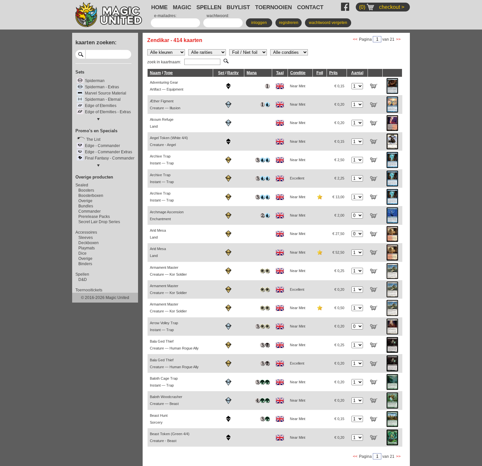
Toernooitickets (88, 290)
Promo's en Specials (96, 130)
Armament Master (168, 270)
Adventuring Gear (166, 85)
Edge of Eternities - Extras (108, 112)
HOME (159, 7)
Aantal (357, 73)
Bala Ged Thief (174, 344)
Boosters (86, 190)
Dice (82, 253)
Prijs (333, 73)
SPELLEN (208, 7)
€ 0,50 (339, 308)
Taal (280, 73)
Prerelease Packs (94, 216)
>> (398, 39)
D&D (82, 279)
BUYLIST (238, 7)
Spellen (82, 274)
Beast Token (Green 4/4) (170, 437)
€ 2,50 (339, 160)
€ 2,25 (339, 178)
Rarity (233, 73)
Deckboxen (88, 243)
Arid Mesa (158, 233)
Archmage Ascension (167, 215)
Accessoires (86, 232)
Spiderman (95, 80)
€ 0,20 (339, 104)
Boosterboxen (90, 195)
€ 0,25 (339, 271)
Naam (155, 73)
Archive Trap (162, 159)
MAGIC (182, 7)
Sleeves (85, 237)
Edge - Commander (102, 145)
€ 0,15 (339, 86)
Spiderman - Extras (102, 87)
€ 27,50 (338, 234)
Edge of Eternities (100, 105)
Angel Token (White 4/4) (169, 141)
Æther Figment (165, 104)
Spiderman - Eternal (103, 99)
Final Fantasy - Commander (109, 158)
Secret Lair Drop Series (99, 222)
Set (221, 73)
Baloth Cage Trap (164, 381)
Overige (85, 201)
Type (168, 73)
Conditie (298, 73)
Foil (319, 73)
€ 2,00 (339, 215)
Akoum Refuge (161, 122)
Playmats (86, 248)
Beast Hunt (159, 418)
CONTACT (310, 7)
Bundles (85, 206)
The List (93, 139)
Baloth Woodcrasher (166, 400)
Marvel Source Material (105, 93)
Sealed (81, 185)
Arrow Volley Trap (164, 326)
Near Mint (297, 86)
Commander (89, 211)
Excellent (297, 178)
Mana (252, 73)
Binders (85, 264)
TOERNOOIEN (273, 7)
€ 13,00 (338, 197)
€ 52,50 (338, 252)
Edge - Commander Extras (108, 152)
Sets (79, 72)
